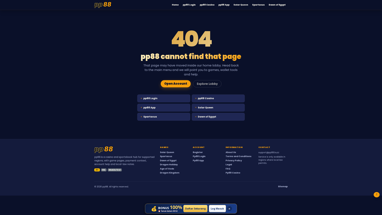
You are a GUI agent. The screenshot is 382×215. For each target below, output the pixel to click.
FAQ (228, 168)
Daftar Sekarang (195, 208)
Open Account (175, 84)
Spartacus (258, 4)
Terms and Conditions (238, 156)
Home (175, 4)
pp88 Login (189, 4)
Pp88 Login (199, 156)
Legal (229, 164)
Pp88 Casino (233, 172)
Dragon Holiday (169, 164)
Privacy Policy (234, 160)
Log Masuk (217, 208)
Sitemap (283, 186)
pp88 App (223, 4)
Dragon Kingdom (169, 172)
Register (198, 152)
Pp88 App (198, 160)
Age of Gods (167, 168)
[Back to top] (377, 194)
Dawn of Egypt (277, 4)
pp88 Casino (207, 4)
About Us (231, 152)
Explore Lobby (207, 84)
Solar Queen (241, 4)
